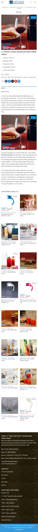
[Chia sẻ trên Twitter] (9, 81)
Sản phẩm (4, 475)
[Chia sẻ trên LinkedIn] (18, 81)
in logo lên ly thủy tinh (21, 181)
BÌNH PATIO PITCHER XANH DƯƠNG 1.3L (28, 388)
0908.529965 (11, 452)
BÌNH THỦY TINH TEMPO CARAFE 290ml (27, 359)
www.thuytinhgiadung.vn (9, 463)
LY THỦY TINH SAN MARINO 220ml (9, 417)
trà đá (7, 175)
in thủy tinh (23, 153)
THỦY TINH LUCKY (7, 510)
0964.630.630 (13, 449)
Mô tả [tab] (3, 88)
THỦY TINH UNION (7, 503)
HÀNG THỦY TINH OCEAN (16, 7)
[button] (2, 2)
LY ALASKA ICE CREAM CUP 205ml (28, 243)
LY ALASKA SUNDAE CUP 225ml (27, 215)
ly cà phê (16, 175)
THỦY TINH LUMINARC (9, 513)
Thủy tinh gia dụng (7, 471)
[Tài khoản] (30, 2)
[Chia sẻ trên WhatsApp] (3, 81)
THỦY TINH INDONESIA (9, 499)
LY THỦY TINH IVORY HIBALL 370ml (26, 330)
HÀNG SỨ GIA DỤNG (8, 516)
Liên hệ (3, 485)
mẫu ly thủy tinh (21, 170)
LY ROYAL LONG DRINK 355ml (8, 359)
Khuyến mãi (5, 493)
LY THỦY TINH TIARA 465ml (9, 388)
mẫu (2, 175)
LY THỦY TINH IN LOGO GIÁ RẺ (11, 496)
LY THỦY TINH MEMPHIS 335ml (8, 272)
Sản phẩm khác (6, 520)
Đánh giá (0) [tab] (5, 91)
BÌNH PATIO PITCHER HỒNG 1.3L (28, 301)
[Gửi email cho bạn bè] (12, 81)
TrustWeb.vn (19, 529)
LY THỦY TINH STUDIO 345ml (26, 272)
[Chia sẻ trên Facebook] (6, 81)
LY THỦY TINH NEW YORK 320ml (9, 330)
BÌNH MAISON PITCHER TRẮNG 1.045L (27, 417)
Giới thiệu (4, 482)
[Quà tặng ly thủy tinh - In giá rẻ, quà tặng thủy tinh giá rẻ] (16, 2)
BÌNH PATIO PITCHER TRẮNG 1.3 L (7, 301)
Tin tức (3, 478)
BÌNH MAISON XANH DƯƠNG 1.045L (7, 215)
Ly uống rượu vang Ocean (29, 77)
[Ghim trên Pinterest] (15, 81)
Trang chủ (5, 7)
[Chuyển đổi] (36, 500)
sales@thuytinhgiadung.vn (9, 461)
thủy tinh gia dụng (6, 443)
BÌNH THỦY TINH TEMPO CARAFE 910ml (8, 243)
